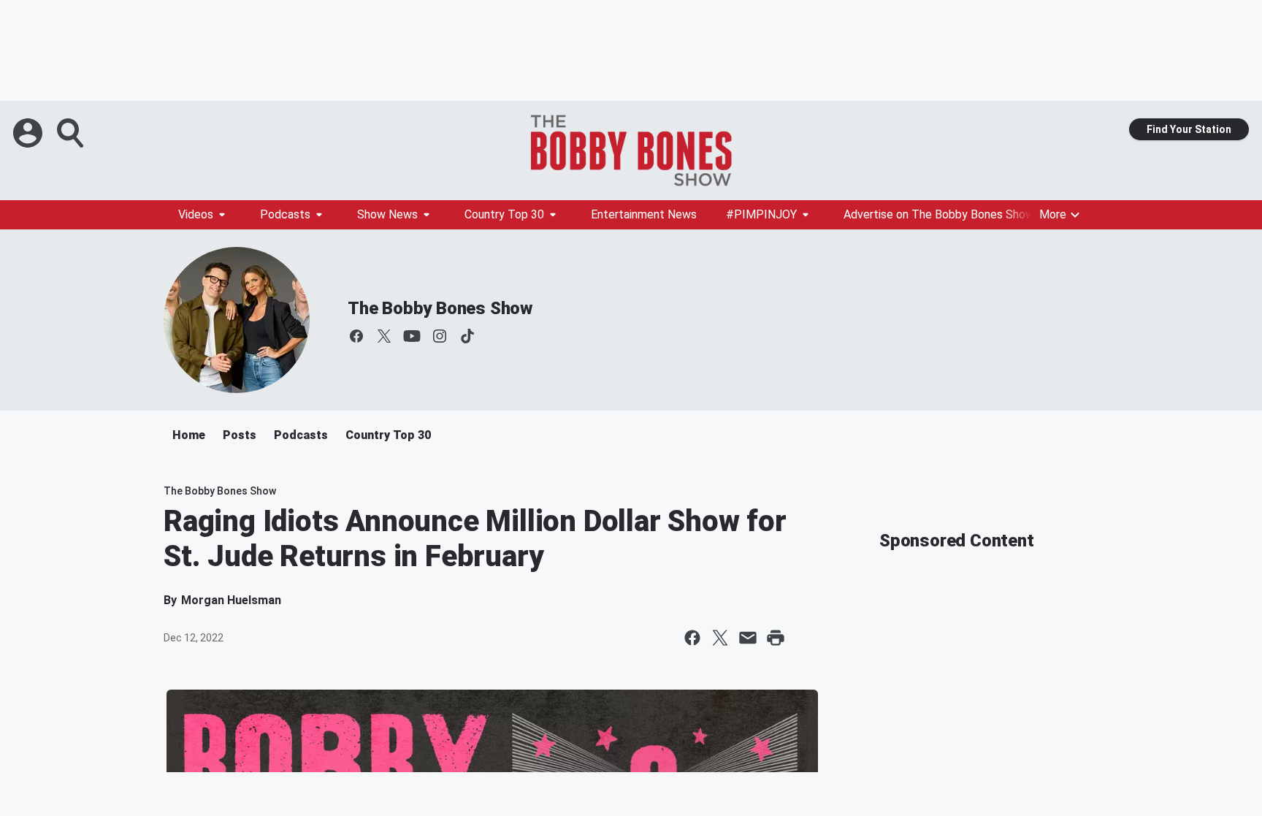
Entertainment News (644, 214)
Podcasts (285, 214)
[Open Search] (71, 133)
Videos (195, 214)
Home (188, 435)
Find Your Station (1189, 129)
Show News (387, 214)
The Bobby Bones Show (440, 308)
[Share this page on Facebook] (692, 638)
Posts (239, 435)
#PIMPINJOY (761, 214)
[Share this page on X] (720, 638)
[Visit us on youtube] (412, 336)
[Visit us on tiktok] (467, 336)
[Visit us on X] (384, 336)
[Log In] (29, 133)
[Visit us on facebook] (356, 336)
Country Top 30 (504, 214)
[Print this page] (775, 638)
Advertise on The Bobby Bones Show (939, 214)
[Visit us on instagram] (439, 336)
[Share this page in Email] (748, 638)
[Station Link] (631, 150)
